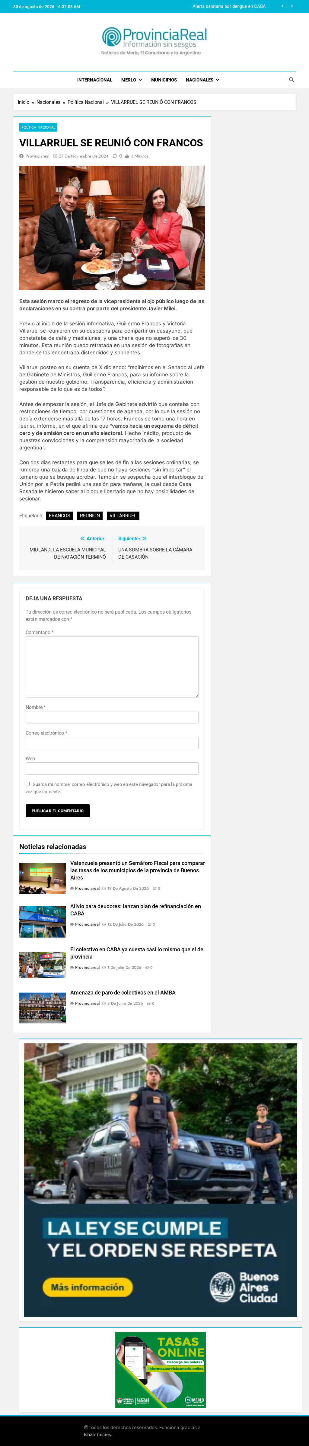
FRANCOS (59, 516)
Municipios (164, 80)
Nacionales (199, 80)
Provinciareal (37, 156)
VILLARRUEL (123, 516)
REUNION (90, 516)
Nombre (36, 707)
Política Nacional (38, 127)
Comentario (40, 632)
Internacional (94, 80)
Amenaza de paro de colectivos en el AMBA (123, 993)
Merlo (128, 80)
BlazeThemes (97, 1434)
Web (30, 758)
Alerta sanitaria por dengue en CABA (229, 6)
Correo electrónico (46, 733)
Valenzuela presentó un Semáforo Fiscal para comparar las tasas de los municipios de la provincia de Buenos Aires (137, 870)
